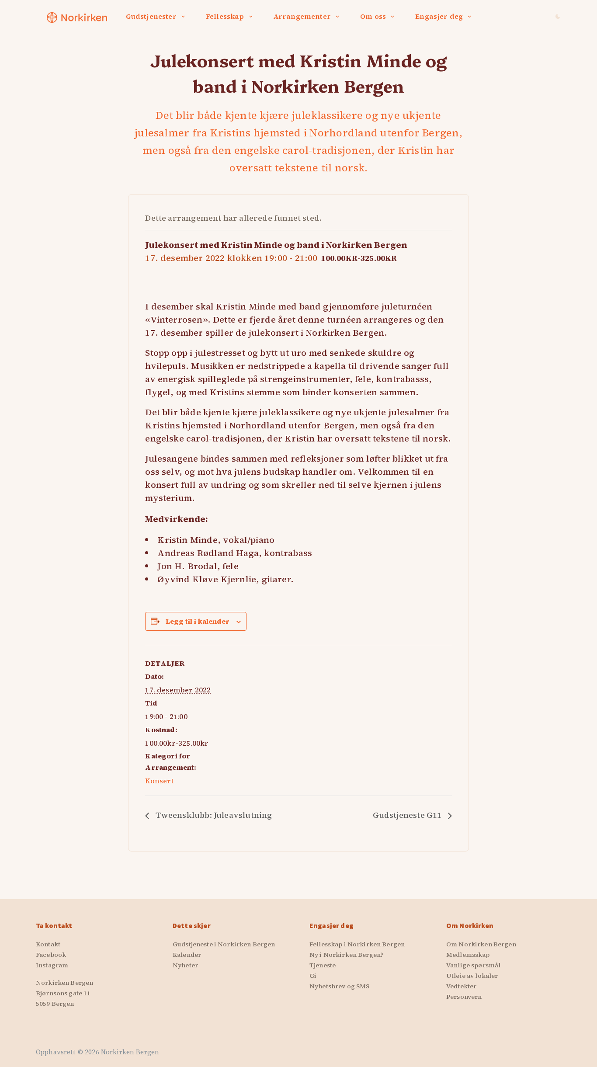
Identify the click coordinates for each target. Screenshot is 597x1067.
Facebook (51, 954)
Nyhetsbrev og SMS (339, 986)
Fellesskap (225, 16)
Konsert (159, 780)
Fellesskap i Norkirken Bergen (357, 944)
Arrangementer (302, 16)
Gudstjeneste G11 (408, 815)
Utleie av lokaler (472, 975)
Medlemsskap (468, 954)
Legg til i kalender (197, 621)
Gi (312, 975)
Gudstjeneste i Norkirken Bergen (224, 944)
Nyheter (185, 965)
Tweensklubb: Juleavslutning (212, 815)
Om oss (373, 16)
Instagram (52, 965)
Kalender (187, 954)
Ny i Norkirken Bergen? (346, 954)
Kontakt (48, 944)
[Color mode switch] (558, 16)
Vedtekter (461, 986)
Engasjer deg (439, 16)
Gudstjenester (151, 16)
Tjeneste (322, 965)
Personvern (464, 996)
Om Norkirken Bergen (481, 944)
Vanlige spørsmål (473, 965)
